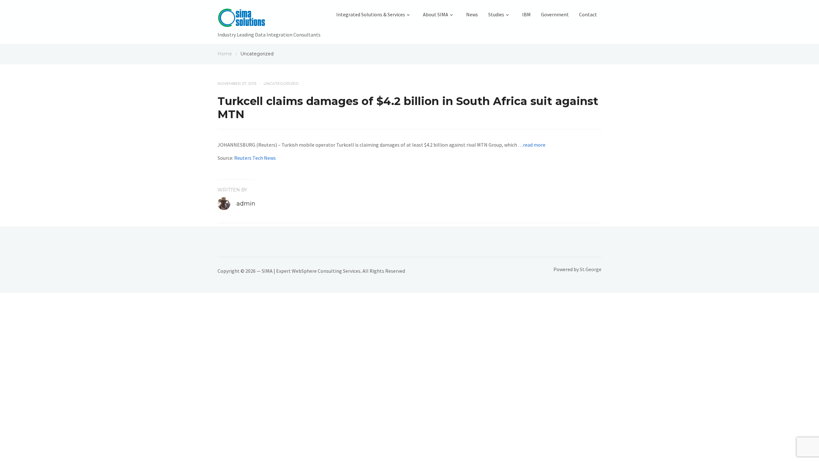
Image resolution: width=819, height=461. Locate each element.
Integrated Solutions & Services (370, 14)
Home (225, 54)
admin (245, 203)
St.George (590, 269)
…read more (531, 145)
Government (555, 14)
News (472, 14)
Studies (496, 14)
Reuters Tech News (255, 158)
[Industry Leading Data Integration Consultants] (269, 19)
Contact (588, 14)
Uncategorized (281, 83)
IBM (526, 14)
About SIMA (435, 14)
